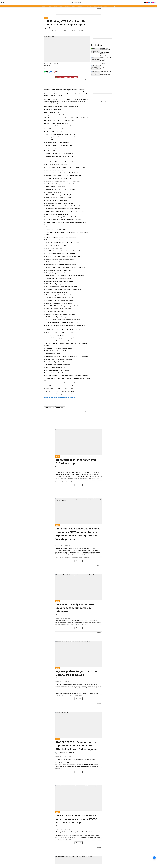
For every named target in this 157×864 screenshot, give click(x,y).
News (43, 6)
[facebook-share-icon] (50, 72)
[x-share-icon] (47, 72)
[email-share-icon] (55, 72)
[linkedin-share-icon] (52, 72)
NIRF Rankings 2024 (49, 407)
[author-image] (56, 753)
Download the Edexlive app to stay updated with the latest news (59, 397)
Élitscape (79, 6)
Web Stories (66, 6)
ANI (56, 466)
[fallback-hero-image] (95, 50)
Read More (78, 485)
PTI (56, 614)
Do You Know (87, 6)
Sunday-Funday (58, 6)
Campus (49, 6)
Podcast (73, 6)
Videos (105, 6)
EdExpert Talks (98, 6)
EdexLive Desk (47, 66)
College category (60, 407)
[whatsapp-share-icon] (45, 72)
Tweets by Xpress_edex (102, 101)
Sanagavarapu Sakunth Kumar (66, 752)
